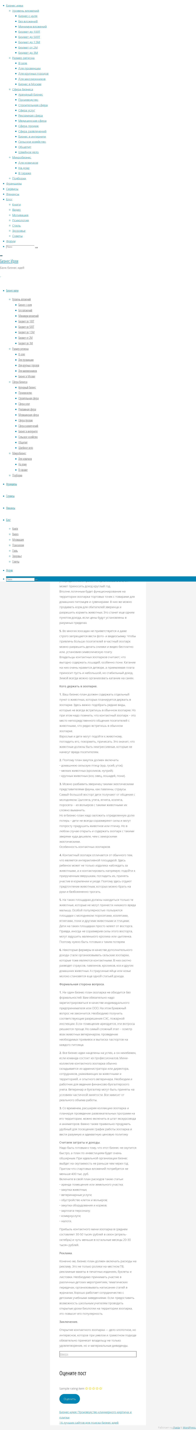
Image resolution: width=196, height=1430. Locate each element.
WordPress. (189, 1427)
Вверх (64, 1354)
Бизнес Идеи (9, 261)
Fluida (176, 1427)
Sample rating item (71, 1388)
